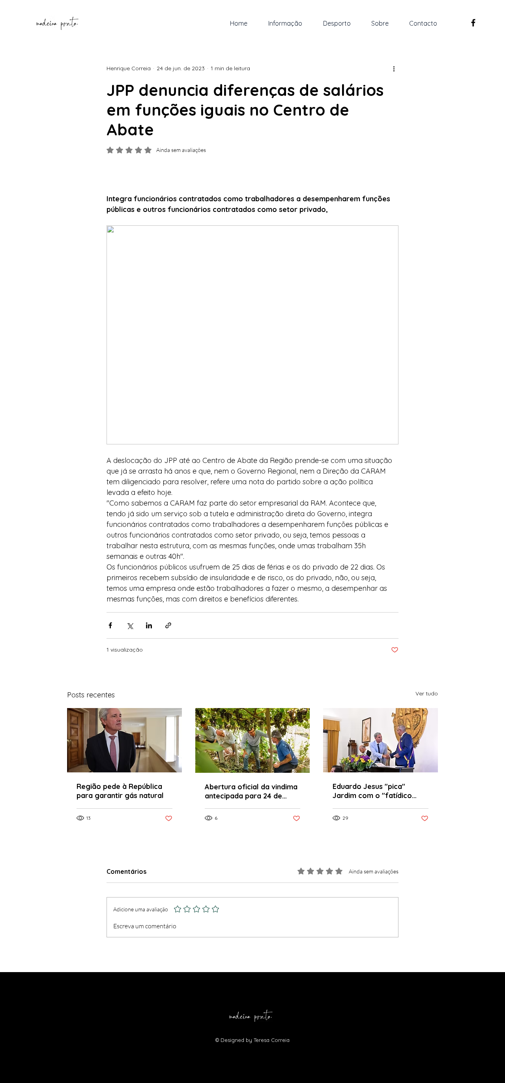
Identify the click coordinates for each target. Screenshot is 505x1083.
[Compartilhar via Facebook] (110, 625)
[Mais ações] (393, 68)
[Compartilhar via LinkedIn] (149, 625)
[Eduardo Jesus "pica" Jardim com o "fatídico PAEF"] (380, 740)
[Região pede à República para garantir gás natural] (124, 740)
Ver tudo (426, 693)
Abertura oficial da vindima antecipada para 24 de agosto (251, 791)
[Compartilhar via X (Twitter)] (129, 625)
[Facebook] (473, 23)
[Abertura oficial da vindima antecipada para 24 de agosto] (252, 740)
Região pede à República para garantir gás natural (120, 791)
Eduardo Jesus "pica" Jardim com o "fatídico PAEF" (372, 791)
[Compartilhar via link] (168, 625)
